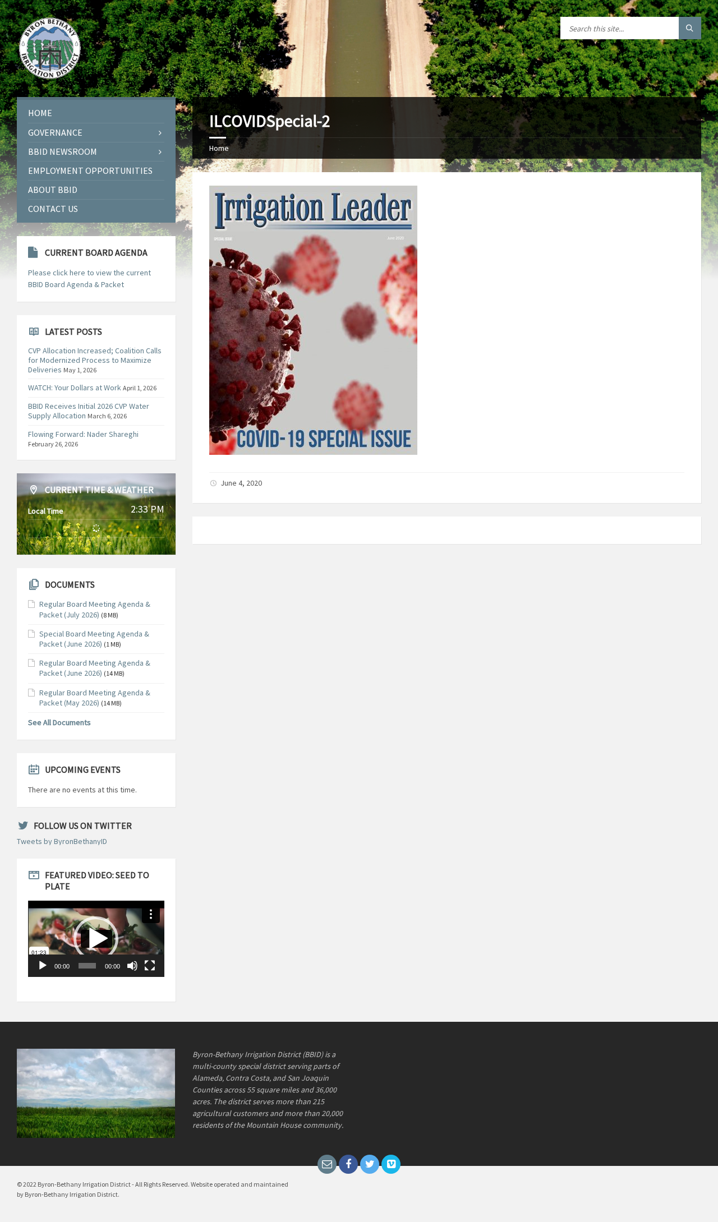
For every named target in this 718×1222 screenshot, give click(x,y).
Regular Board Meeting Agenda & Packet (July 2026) (94, 609)
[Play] (42, 965)
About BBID (52, 189)
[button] (95, 938)
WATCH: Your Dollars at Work (74, 387)
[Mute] (132, 965)
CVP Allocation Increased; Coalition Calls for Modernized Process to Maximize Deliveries (95, 360)
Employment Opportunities (90, 170)
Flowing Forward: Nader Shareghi (83, 434)
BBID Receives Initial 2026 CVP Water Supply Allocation (88, 411)
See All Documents (59, 722)
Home (219, 148)
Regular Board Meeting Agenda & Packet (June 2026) (94, 668)
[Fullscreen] (149, 965)
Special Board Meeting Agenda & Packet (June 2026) (94, 639)
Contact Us (53, 208)
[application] (96, 939)
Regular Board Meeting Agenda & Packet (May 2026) (94, 698)
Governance (55, 132)
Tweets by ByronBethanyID (62, 841)
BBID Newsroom (62, 151)
